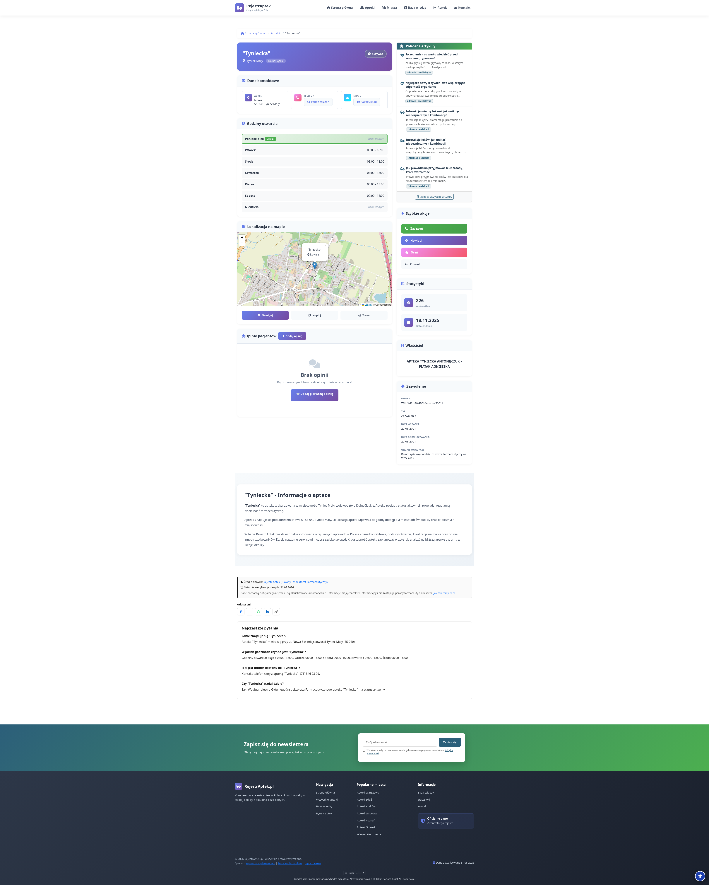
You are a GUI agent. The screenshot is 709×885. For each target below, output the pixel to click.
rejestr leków (313, 863)
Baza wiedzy (324, 806)
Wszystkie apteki (327, 799)
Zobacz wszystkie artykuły (436, 196)
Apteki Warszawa (368, 792)
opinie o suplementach (260, 863)
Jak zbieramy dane (444, 593)
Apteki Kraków (366, 806)
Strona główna (254, 33)
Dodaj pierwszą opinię (316, 394)
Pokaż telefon (319, 102)
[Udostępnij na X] (249, 611)
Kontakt (423, 806)
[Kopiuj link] (276, 611)
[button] (314, 265)
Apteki (275, 33)
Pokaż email (368, 102)
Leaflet (367, 304)
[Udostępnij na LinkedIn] (267, 611)
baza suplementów (290, 863)
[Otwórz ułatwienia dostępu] (700, 876)
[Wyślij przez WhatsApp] (258, 611)
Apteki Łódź (364, 799)
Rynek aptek (324, 813)
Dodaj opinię (293, 336)
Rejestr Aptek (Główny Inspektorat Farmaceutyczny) (295, 582)
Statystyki (424, 799)
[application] (314, 269)
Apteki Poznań (366, 820)
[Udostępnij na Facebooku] (240, 611)
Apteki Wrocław (367, 813)
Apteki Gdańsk (366, 827)
